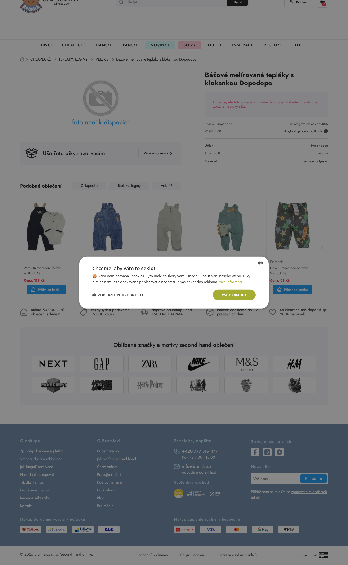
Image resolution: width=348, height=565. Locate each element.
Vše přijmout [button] (234, 294)
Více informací (230, 281)
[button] (117, 295)
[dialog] (174, 282)
